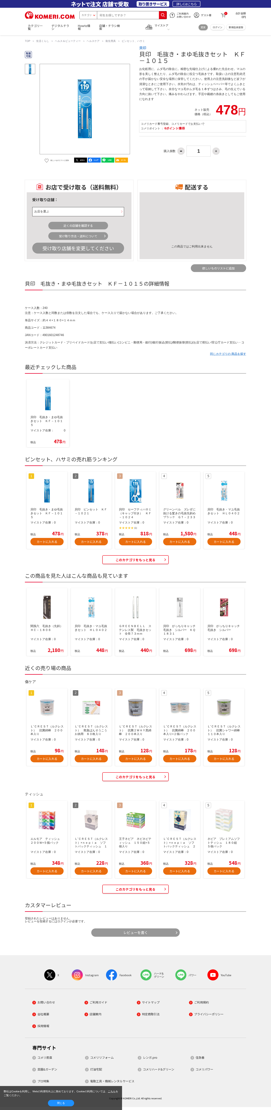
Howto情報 (84, 27)
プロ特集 (43, 1081)
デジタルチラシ (60, 27)
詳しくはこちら (186, 3)
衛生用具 (110, 40)
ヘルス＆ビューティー (68, 40)
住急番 (200, 1057)
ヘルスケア (93, 40)
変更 (203, 27)
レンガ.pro (150, 1057)
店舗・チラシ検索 (109, 27)
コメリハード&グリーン (158, 1069)
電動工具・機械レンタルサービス (112, 1081)
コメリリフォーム (102, 1057)
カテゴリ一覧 (35, 27)
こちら (112, 1091)
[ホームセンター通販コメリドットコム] (50, 17)
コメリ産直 (44, 1057)
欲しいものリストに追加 (218, 268)
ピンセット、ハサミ (133, 40)
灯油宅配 (96, 1069)
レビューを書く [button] (135, 932)
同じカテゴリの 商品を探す (228, 353)
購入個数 (170, 151)
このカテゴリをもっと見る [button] (135, 559)
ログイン (217, 27)
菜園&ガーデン (47, 1069)
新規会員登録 (236, 27)
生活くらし (42, 40)
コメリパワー (204, 1069)
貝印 (142, 47)
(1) (135, 528)
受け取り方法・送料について (78, 236)
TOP (27, 40)
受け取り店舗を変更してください (78, 248)
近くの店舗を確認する (78, 225)
